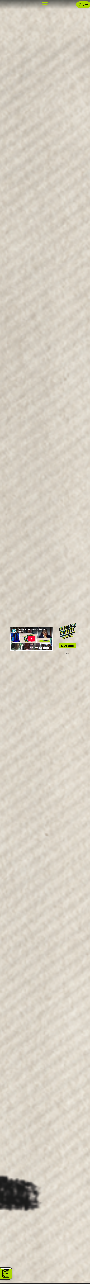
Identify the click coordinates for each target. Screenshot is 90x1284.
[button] (67, 645)
